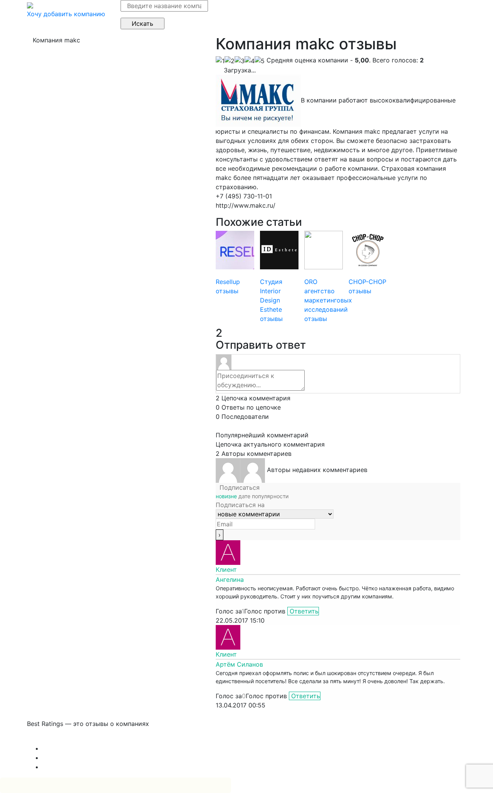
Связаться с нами (54, 739)
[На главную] (30, 4)
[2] (230, 61)
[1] (220, 61)
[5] (260, 61)
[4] (250, 61)
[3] (240, 61)
